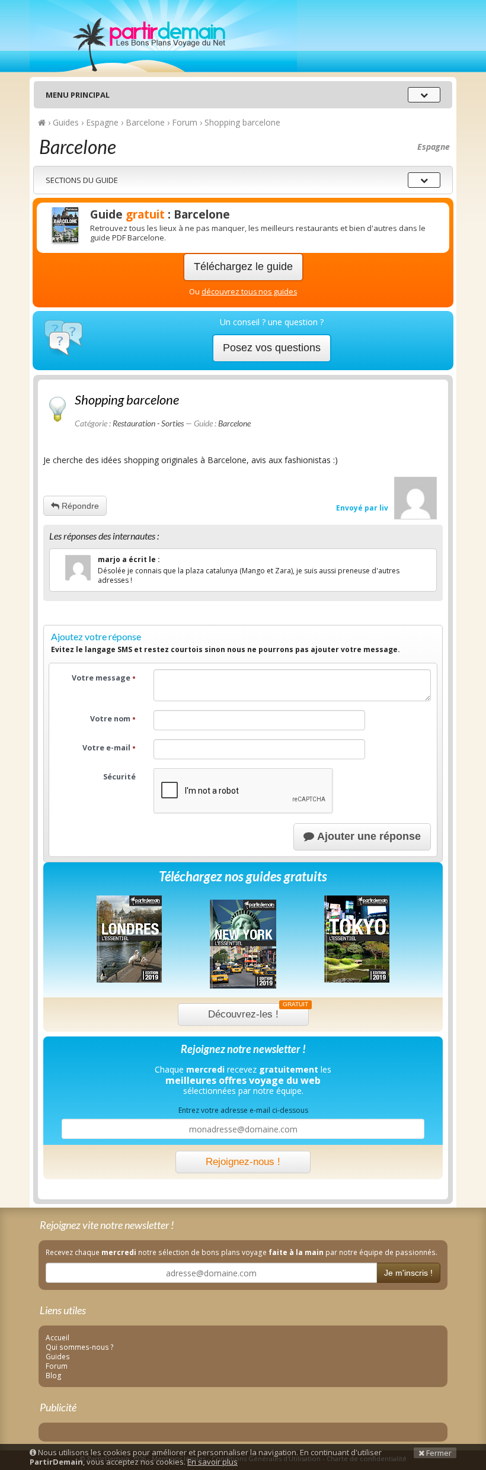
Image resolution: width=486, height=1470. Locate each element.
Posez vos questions (272, 348)
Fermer (438, 1452)
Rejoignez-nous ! (243, 1161)
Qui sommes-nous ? (80, 1347)
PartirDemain (163, 36)
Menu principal (78, 94)
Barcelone (234, 423)
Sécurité (119, 777)
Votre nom (113, 719)
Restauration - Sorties (148, 423)
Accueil (57, 1337)
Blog (54, 1375)
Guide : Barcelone (160, 214)
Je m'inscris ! (408, 1273)
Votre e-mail (109, 748)
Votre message (104, 678)
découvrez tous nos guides (249, 292)
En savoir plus (212, 1461)
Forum (57, 1365)
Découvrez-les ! (258, 1011)
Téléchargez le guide (243, 266)
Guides (58, 1356)
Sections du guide (82, 180)
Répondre (79, 506)
